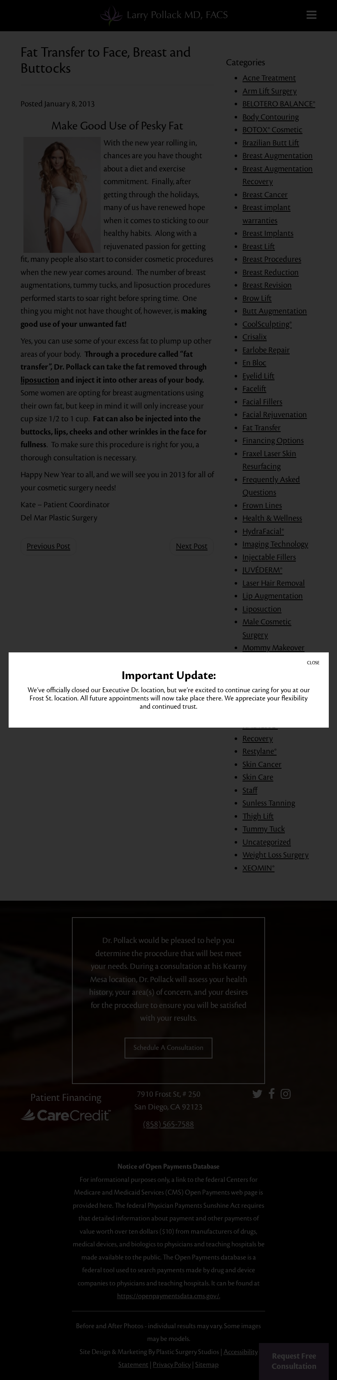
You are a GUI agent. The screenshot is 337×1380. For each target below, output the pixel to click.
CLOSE (313, 663)
